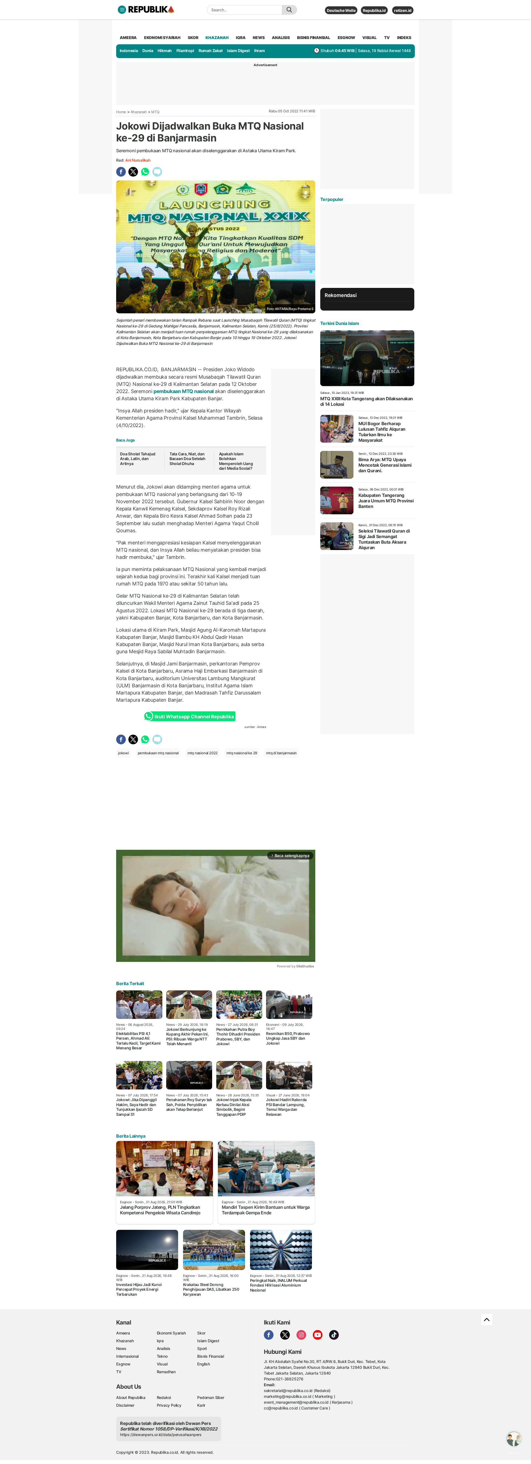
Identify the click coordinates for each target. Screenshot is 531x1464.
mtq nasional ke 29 (242, 753)
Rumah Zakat (211, 50)
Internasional (127, 1356)
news (258, 37)
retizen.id (403, 10)
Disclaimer (125, 1405)
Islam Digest (238, 50)
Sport (202, 1348)
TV (387, 37)
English (203, 1364)
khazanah (216, 37)
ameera (128, 37)
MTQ (155, 112)
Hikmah (165, 50)
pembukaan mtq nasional (158, 753)
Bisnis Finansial (313, 37)
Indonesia (129, 50)
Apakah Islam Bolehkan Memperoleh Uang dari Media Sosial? (236, 461)
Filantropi (185, 50)
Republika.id (374, 10)
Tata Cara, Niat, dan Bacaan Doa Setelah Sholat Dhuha (187, 458)
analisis (281, 37)
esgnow (346, 37)
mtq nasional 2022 (203, 753)
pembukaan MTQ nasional (183, 391)
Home (121, 112)
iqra (240, 37)
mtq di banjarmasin (281, 753)
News (121, 1348)
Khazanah (139, 112)
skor (193, 37)
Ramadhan (166, 1371)
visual (369, 37)
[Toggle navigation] (122, 9)
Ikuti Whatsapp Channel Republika (194, 716)
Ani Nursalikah (137, 160)
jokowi (123, 753)
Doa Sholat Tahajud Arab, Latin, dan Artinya (137, 458)
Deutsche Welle (341, 10)
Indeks (404, 37)
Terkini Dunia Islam (339, 323)
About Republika (130, 1397)
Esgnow (123, 1364)
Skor (201, 1333)
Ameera (123, 1333)
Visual (162, 1364)
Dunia (147, 50)
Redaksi (164, 1397)
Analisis (163, 1348)
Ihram (259, 50)
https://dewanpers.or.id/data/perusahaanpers (161, 1434)
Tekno (162, 1356)
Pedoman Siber (210, 1397)
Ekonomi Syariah (162, 37)
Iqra (160, 1340)
